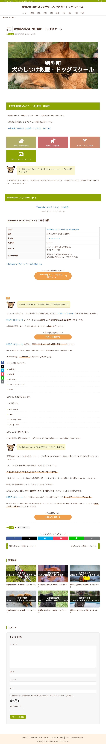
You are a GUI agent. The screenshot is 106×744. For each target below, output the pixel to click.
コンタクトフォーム (57, 737)
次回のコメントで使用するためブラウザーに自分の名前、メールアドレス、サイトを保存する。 (43, 696)
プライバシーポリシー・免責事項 (39, 737)
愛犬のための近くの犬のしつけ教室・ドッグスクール (53, 7)
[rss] (98, 1)
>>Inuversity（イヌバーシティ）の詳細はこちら (24, 264)
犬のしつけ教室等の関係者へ (74, 737)
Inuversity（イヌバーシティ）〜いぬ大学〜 (63, 229)
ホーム (25, 737)
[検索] (101, 1)
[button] (14, 538)
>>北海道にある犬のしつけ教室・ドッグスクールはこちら (29, 128)
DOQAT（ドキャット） (66, 313)
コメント (13, 644)
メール (13, 680)
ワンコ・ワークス (53, 238)
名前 (12, 672)
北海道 (11, 34)
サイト (12, 688)
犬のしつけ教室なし (23, 527)
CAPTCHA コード (15, 706)
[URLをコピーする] (92, 538)
